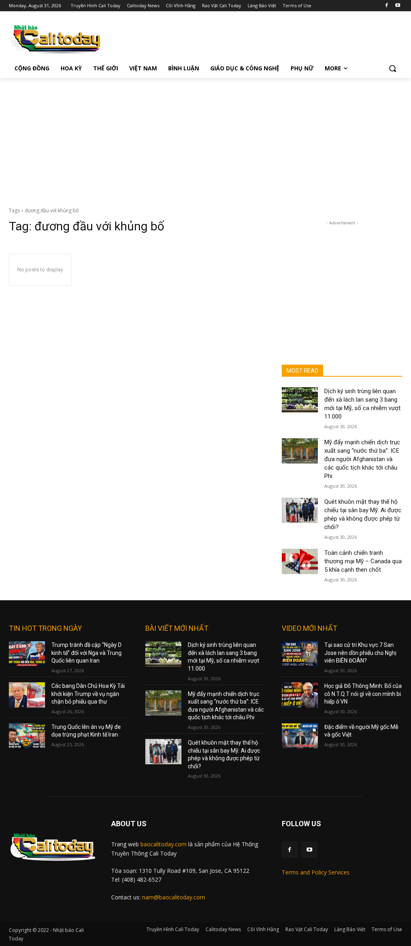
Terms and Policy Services (316, 872)
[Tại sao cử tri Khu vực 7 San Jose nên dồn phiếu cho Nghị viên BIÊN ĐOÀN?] (300, 654)
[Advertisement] (205, 138)
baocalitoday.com (163, 844)
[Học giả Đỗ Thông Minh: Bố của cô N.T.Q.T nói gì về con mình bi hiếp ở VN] (300, 695)
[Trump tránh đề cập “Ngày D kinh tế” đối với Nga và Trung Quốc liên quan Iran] (27, 654)
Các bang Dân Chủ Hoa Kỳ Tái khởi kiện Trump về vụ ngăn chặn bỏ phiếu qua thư (88, 694)
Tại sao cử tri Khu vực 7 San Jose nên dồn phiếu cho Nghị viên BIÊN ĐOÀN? (360, 653)
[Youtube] (397, 5)
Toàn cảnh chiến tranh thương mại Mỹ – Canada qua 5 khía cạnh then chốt (363, 561)
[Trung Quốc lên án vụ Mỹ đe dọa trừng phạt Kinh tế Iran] (27, 736)
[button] (392, 68)
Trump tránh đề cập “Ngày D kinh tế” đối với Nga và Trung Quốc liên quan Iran (86, 653)
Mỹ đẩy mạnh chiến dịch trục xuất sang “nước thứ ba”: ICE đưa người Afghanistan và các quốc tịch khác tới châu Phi (362, 459)
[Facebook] (386, 5)
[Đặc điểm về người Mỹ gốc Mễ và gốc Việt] (300, 736)
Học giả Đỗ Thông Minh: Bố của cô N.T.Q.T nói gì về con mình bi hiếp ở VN (363, 694)
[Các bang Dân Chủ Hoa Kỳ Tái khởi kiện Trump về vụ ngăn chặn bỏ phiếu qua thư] (27, 695)
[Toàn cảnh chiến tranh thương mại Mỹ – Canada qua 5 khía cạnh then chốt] (300, 561)
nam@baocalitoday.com (173, 897)
